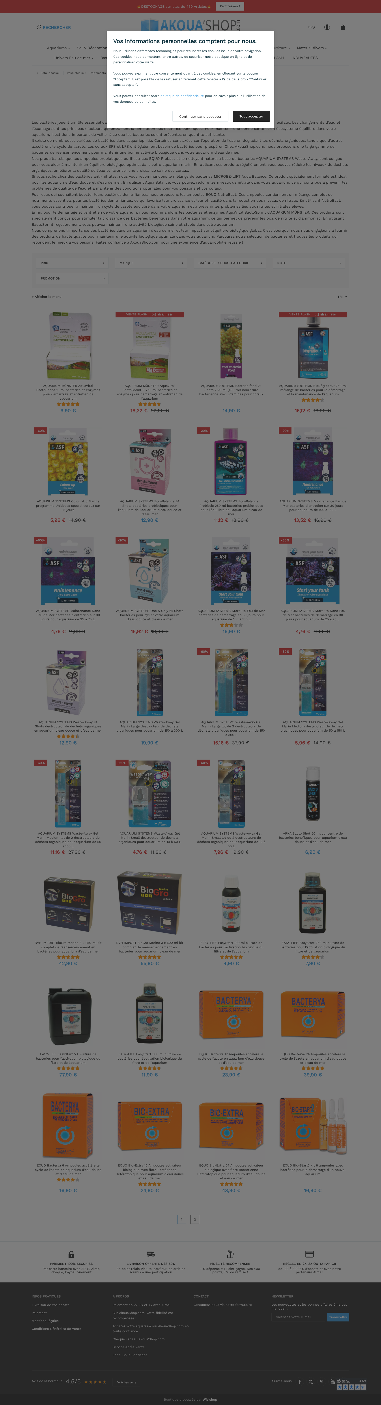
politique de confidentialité (182, 96)
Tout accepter (251, 116)
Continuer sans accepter (200, 116)
